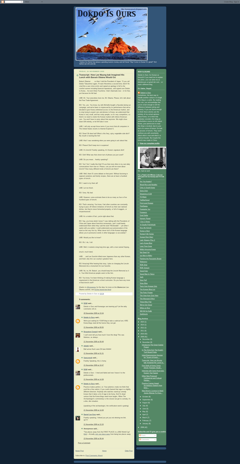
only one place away (102, 434)
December (146, 339)
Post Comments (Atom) (94, 455)
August (145, 403)
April (144, 414)
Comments (145, 439)
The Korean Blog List (147, 289)
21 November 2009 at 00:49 (94, 342)
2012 (142, 328)
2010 (142, 334)
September (146, 400)
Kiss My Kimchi (145, 228)
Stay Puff (143, 280)
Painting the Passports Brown (150, 259)
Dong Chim (144, 191)
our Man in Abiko (146, 256)
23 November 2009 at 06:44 (94, 438)
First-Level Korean (146, 203)
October (145, 397)
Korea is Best (145, 231)
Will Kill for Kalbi (146, 311)
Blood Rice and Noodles (148, 185)
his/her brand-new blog (102, 290)
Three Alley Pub (145, 302)
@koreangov (91, 287)
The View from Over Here (149, 296)
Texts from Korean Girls (148, 286)
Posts (143, 435)
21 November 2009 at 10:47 (94, 365)
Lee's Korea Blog (146, 243)
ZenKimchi (144, 314)
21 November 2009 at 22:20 (94, 424)
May (144, 411)
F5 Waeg (143, 197)
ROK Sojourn (144, 268)
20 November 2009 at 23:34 (94, 313)
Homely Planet (145, 218)
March (144, 417)
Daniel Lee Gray (90, 414)
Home (104, 451)
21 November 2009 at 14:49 (94, 410)
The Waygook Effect (147, 299)
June (144, 409)
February (145, 420)
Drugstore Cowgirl (91, 332)
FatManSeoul (145, 200)
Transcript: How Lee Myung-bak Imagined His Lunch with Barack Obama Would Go (101, 76)
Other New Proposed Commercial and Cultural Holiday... (152, 378)
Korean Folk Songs (147, 234)
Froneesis (143, 212)
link (85, 434)
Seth (141, 277)
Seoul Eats (144, 271)
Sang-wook (88, 358)
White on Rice (145, 308)
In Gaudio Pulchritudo (148, 225)
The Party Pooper (146, 293)
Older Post (129, 451)
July (144, 406)
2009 (142, 337)
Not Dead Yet (145, 252)
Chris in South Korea (147, 188)
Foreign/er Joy (145, 209)
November (146, 342)
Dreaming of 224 (146, 194)
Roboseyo (143, 262)
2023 (142, 322)
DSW (85, 303)
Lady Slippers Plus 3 (147, 240)
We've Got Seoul (146, 305)
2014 (142, 325)
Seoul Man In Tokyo (147, 274)
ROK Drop (143, 265)
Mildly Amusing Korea (148, 249)
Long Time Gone (146, 246)
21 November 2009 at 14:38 (94, 379)
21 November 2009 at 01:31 (94, 353)
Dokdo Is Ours (89, 317)
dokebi (86, 346)
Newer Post (79, 451)
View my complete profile (150, 143)
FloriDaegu (144, 206)
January (145, 423)
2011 (142, 331)
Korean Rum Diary (146, 237)
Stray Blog (144, 283)
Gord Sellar (144, 215)
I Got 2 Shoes (145, 222)
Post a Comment (84, 443)
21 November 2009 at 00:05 (94, 327)
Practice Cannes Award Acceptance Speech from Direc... (152, 386)
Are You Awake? (146, 181)
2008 (142, 427)
